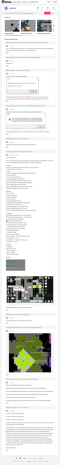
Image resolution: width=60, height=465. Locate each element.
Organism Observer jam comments (13, 42)
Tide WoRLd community (11, 138)
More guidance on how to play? (35, 327)
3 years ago (11, 60)
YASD (27, 407)
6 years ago (11, 155)
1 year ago (11, 46)
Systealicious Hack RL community (13, 327)
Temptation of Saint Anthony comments (14, 105)
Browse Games (17, 2)
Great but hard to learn (27, 151)
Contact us (41, 458)
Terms (35, 461)
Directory (29, 461)
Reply (7, 52)
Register (55, 1)
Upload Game (34, 2)
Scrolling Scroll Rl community (12, 151)
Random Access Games (25, 57)
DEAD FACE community (11, 407)
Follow (48, 13)
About (25, 458)
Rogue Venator (9, 33)
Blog (34, 458)
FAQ (30, 458)
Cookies (46, 461)
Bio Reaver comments (10, 57)
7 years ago (11, 331)
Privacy (40, 461)
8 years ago (11, 410)
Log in (49, 1)
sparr (26, 327)
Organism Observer (26, 33)
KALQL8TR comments (10, 314)
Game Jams (25, 2)
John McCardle (29, 42)
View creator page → (29, 13)
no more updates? (24, 138)
